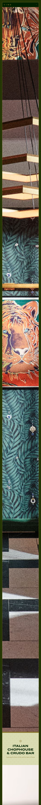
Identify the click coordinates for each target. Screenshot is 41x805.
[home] (7, 5)
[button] (36, 4)
